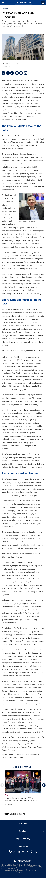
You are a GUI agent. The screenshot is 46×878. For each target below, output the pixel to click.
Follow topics (10, 851)
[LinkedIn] (12, 73)
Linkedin (18, 851)
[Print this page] (25, 73)
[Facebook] (8, 73)
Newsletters (23, 851)
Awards (5, 8)
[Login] (43, 3)
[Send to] (21, 73)
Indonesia (20, 755)
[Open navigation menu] (2, 2)
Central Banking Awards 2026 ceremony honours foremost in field (21, 799)
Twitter (14, 851)
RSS (35, 851)
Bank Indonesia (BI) (33, 755)
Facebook (27, 851)
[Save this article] (17, 73)
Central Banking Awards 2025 (13, 758)
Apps (31, 851)
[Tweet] (3, 73)
